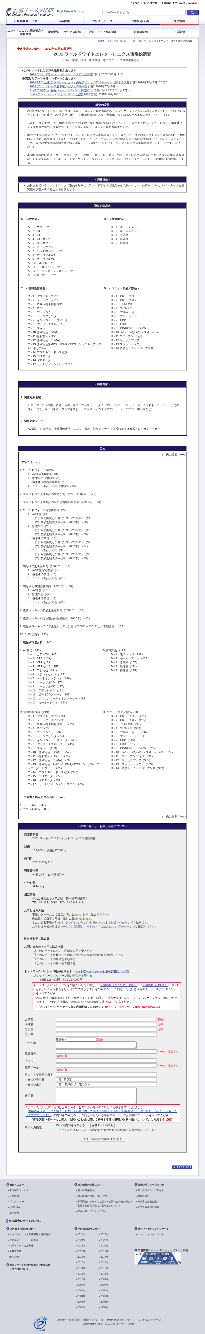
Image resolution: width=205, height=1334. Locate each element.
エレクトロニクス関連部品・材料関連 (25, 32)
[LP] (158, 1263)
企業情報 (64, 21)
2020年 (81, 1251)
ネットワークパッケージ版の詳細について (101, 971)
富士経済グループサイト (151, 1190)
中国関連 (179, 31)
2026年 (81, 1234)
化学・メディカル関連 (102, 31)
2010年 (81, 1279)
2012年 (81, 1273)
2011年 (104, 1273)
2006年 (81, 1290)
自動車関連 (141, 31)
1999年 (104, 1307)
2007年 (104, 1285)
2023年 (104, 1240)
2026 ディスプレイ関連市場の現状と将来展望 (58, 86)
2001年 (104, 1301)
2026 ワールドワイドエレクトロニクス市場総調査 (61, 74)
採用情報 (179, 21)
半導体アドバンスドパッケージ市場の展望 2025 (60, 94)
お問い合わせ (150, 2)
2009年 (104, 1279)
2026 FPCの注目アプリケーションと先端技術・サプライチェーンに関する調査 (79, 82)
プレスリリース (102, 21)
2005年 (104, 1290)
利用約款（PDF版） (155, 985)
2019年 (104, 1251)
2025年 (104, 1234)
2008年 (81, 1285)
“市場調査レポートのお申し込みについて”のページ (100, 926)
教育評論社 (144, 1196)
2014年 (81, 1268)
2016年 (81, 1262)
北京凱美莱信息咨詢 (148, 1207)
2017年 (104, 1256)
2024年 (81, 1240)
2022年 (81, 1245)
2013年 (104, 1268)
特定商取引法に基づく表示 (91, 1211)
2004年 (81, 1296)
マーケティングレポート (151, 1234)
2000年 (81, 1307)
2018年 (81, 1256)
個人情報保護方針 (87, 1190)
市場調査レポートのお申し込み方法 (179, 2)
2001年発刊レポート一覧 (121, 41)
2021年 (104, 1245)
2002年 (81, 1301)
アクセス (135, 2)
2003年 (104, 1296)
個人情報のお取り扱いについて (94, 1196)
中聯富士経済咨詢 (147, 1201)
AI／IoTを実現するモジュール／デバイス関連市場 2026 (65, 90)
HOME (102, 41)
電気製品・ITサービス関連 (64, 31)
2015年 (104, 1262)
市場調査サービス (25, 21)
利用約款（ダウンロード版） (118, 985)
